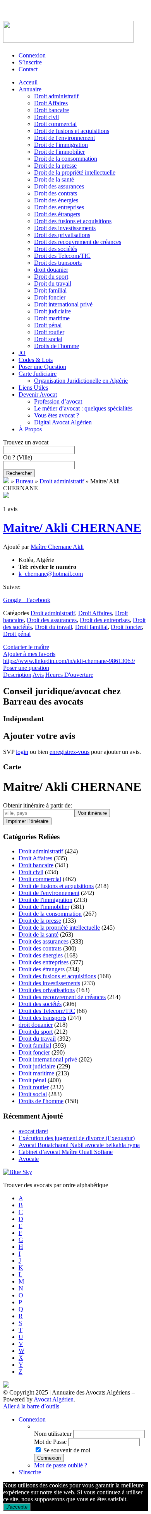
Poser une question (26, 667)
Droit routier (49, 332)
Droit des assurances (59, 186)
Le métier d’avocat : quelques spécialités (83, 408)
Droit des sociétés (55, 249)
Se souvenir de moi (66, 1450)
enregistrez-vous (69, 752)
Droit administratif (56, 96)
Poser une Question (42, 366)
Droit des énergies (56, 200)
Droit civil (46, 117)
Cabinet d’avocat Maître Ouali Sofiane (66, 1152)
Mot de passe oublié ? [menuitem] (60, 1465)
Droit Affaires (51, 103)
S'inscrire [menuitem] (30, 1472)
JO (22, 353)
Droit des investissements (65, 228)
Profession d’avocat (58, 401)
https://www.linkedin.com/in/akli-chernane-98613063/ (69, 661)
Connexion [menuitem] (32, 1419)
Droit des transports (58, 262)
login (22, 752)
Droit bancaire (51, 110)
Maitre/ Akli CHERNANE (72, 528)
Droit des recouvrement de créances (77, 242)
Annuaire (30, 89)
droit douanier (51, 269)
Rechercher (19, 473)
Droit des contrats (55, 193)
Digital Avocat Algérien (63, 422)
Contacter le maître (26, 647)
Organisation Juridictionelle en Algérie (81, 380)
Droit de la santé (54, 179)
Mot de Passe (50, 1441)
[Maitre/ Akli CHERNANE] (6, 496)
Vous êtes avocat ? (56, 415)
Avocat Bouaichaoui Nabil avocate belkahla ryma (79, 1145)
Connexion (32, 55)
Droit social (48, 339)
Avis (38, 674)
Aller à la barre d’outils (31, 1406)
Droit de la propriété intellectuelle (74, 172)
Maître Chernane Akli (57, 546)
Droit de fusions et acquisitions (71, 131)
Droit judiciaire (52, 311)
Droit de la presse (55, 165)
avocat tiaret (33, 1131)
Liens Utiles (33, 387)
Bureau (24, 481)
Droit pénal (48, 325)
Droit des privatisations (62, 235)
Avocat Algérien (54, 1399)
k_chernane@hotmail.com (51, 573)
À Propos (30, 429)
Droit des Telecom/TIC (62, 255)
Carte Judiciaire (38, 373)
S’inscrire (30, 62)
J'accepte (16, 1507)
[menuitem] (91, 1426)
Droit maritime (52, 318)
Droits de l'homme (56, 346)
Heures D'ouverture (69, 674)
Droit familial (50, 290)
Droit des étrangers (57, 214)
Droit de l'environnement (64, 138)
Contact (28, 69)
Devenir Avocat (38, 394)
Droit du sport (51, 276)
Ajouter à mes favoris (29, 654)
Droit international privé (63, 304)
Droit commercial (55, 124)
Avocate (29, 1159)
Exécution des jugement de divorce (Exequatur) (77, 1138)
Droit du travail (52, 283)
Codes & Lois (36, 360)
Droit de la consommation (65, 158)
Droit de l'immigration (61, 144)
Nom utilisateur (53, 1433)
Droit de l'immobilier (59, 151)
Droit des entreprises (59, 207)
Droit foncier (49, 297)
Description (17, 674)
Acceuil (28, 82)
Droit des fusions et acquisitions (73, 221)
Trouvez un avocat (25, 442)
